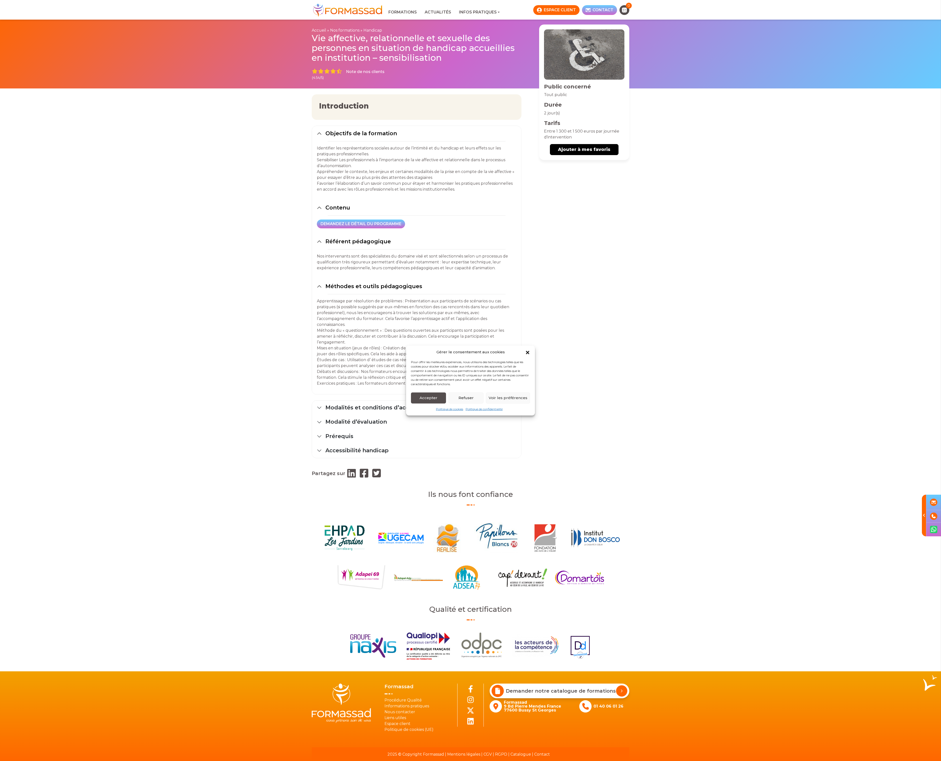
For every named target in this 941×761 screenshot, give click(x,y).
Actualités (438, 12)
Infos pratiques (478, 12)
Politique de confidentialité (484, 409)
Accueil (319, 30)
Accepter (428, 397)
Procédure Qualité (403, 700)
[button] (527, 352)
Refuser (466, 397)
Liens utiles (395, 717)
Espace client (397, 723)
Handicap (372, 30)
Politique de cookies (449, 409)
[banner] (348, 10)
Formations (402, 12)
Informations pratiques (406, 706)
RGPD (501, 754)
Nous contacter (399, 712)
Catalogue (520, 754)
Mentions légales (463, 754)
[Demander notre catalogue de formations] (621, 691)
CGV (487, 754)
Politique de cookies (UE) (408, 729)
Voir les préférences (508, 397)
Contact (542, 754)
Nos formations (344, 30)
